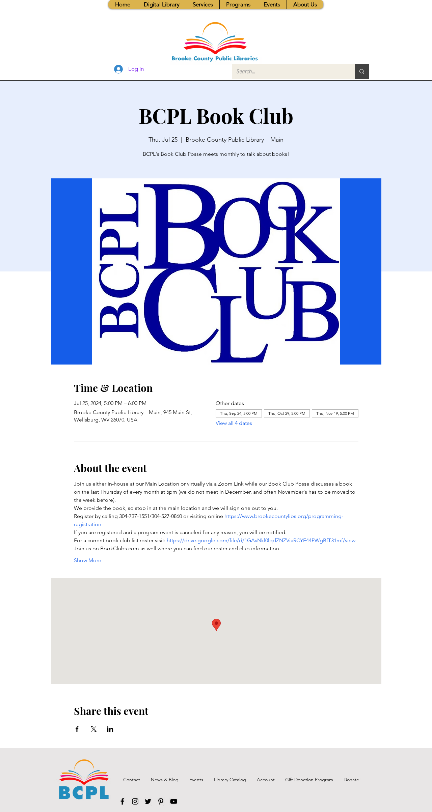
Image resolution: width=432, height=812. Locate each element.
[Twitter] (148, 801)
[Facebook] (122, 801)
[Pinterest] (161, 801)
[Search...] (362, 71)
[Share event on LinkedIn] (110, 729)
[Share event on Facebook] (77, 729)
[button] (202, 4)
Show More (87, 560)
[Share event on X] (93, 729)
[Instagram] (135, 801)
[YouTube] (173, 801)
